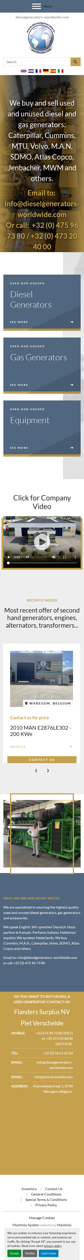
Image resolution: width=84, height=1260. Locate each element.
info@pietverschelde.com (53, 1077)
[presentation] (36, 769)
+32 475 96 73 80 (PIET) (54, 1033)
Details (18, 746)
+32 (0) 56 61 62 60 (58, 1053)
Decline (30, 1253)
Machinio (64, 1225)
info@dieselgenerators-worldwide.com (47, 957)
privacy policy (52, 1246)
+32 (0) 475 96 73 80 (29, 963)
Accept (14, 1253)
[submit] (76, 62)
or (44, 1038)
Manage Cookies (42, 1218)
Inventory (29, 1189)
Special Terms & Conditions (46, 1199)
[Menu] (36, 6)
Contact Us (53, 1189)
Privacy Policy (46, 1205)
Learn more (48, 1253)
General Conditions (46, 1194)
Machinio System (26, 1225)
